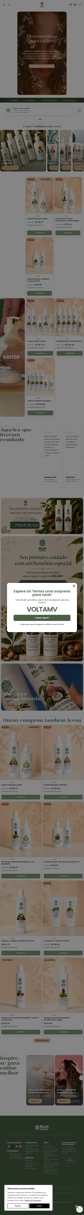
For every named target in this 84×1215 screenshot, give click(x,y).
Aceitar (39, 1206)
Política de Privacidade (32, 1200)
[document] (42, 607)
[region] (28, 1198)
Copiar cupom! (42, 618)
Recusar (18, 1206)
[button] (74, 586)
